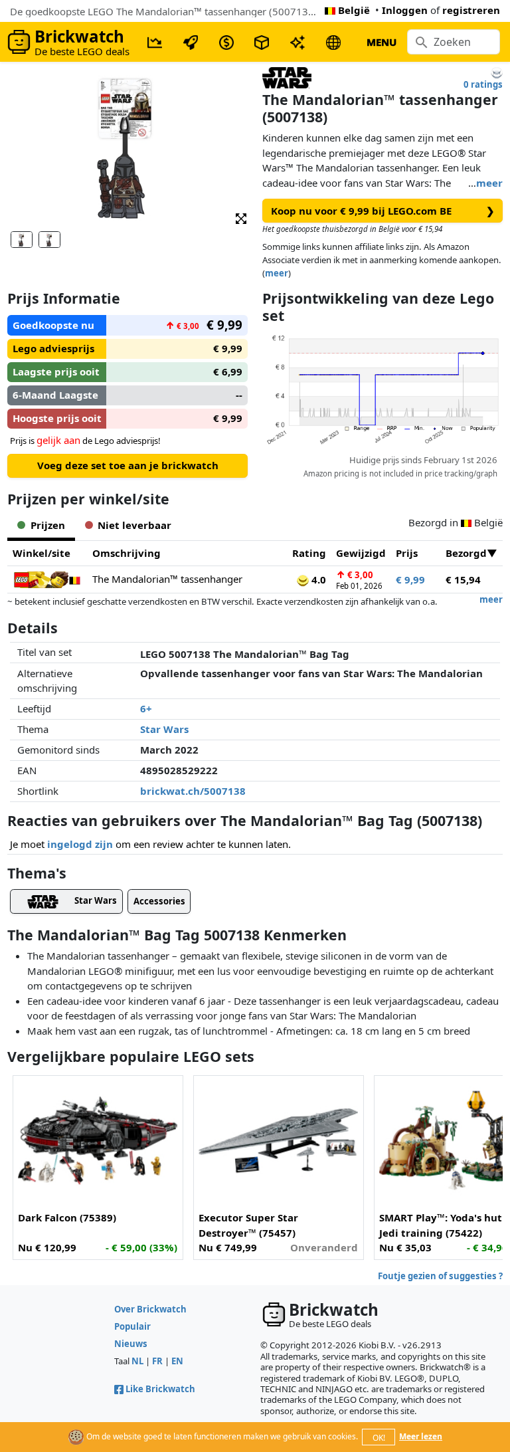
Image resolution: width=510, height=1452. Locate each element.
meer (489, 182)
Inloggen (405, 10)
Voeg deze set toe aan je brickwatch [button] (127, 465)
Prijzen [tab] (48, 525)
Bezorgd (466, 553)
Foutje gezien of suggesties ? (440, 1276)
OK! (379, 1437)
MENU (381, 42)
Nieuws (130, 1344)
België (354, 10)
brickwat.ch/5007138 (193, 790)
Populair (132, 1326)
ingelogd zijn (80, 844)
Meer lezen (420, 1436)
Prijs (407, 553)
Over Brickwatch (150, 1309)
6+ (146, 708)
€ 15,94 (463, 579)
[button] (241, 217)
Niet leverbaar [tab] (134, 525)
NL (137, 1361)
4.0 (317, 579)
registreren (471, 10)
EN (177, 1361)
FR (157, 1361)
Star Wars (164, 729)
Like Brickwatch (160, 1389)
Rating (309, 553)
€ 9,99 (410, 579)
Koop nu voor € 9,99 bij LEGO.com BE (383, 210)
